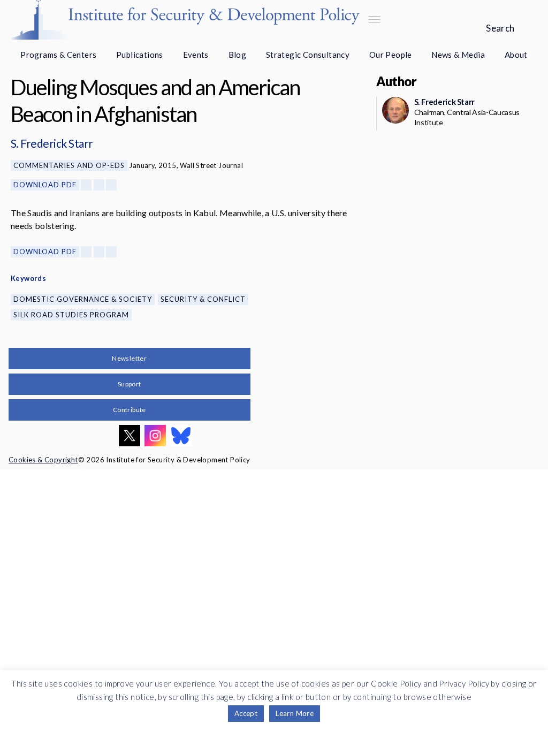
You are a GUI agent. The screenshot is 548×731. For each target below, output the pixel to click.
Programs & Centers (58, 54)
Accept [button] (245, 713)
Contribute (129, 410)
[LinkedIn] (111, 185)
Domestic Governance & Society (82, 299)
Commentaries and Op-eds (69, 165)
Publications (139, 54)
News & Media (458, 54)
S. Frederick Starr (52, 143)
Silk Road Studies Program (71, 314)
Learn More (295, 713)
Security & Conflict (203, 299)
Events (196, 54)
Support (129, 384)
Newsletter (129, 358)
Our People (390, 54)
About (516, 54)
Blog (238, 54)
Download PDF (45, 184)
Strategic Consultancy (307, 54)
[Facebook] (86, 185)
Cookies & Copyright (43, 459)
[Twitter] (99, 185)
